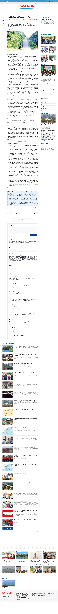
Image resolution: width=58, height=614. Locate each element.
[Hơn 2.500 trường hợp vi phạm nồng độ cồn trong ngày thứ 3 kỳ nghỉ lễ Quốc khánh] (7, 357)
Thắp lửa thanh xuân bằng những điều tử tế (44, 52)
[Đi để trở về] (48, 40)
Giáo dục (19, 565)
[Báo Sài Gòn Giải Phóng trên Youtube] (47, 1)
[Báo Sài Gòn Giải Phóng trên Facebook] (46, 1)
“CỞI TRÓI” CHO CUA (44, 98)
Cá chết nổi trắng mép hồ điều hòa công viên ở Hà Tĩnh (24, 400)
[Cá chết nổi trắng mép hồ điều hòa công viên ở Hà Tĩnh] (7, 403)
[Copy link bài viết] (3, 31)
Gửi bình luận (34, 235)
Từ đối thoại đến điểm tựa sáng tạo (46, 26)
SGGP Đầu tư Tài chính (31, 3)
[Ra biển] (8, 583)
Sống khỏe (46, 565)
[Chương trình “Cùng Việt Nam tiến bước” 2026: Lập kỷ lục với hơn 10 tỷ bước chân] (7, 458)
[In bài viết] (3, 28)
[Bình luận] (3, 33)
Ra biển (3, 587)
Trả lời (15, 243)
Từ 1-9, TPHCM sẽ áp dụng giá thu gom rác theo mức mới (47, 140)
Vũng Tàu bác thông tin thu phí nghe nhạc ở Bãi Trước (23, 391)
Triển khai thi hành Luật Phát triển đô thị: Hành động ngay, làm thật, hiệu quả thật (47, 94)
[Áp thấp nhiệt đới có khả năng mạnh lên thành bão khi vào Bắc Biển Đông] (7, 467)
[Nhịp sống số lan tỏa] (36, 569)
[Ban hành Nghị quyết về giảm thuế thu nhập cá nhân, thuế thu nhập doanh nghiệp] (49, 555)
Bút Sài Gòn (44, 97)
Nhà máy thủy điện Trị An (19, 219)
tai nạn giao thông (33, 439)
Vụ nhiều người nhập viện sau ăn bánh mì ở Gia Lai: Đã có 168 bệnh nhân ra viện (49, 575)
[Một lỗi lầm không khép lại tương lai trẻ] (44, 57)
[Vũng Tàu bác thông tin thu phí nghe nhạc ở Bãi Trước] (7, 394)
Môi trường (44, 113)
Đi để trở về (43, 45)
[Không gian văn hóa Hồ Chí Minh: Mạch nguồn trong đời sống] (8, 555)
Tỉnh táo (42, 110)
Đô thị (43, 64)
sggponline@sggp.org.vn (7, 599)
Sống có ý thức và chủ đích (51, 61)
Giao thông (44, 143)
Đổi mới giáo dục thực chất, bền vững (21, 574)
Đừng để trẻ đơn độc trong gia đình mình (52, 52)
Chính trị (5, 551)
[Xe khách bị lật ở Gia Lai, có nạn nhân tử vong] (7, 449)
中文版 (35, 3)
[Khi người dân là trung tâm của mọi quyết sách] (7, 504)
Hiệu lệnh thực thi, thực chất (46, 19)
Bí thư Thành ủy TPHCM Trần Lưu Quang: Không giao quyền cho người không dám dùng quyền (48, 90)
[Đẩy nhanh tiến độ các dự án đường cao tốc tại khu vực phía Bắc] (7, 486)
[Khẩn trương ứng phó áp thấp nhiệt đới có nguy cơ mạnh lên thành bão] (7, 431)
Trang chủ (3, 12)
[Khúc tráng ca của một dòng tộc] (7, 476)
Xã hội (8, 14)
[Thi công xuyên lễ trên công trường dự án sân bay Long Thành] (7, 366)
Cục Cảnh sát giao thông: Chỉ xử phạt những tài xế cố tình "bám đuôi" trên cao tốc (25, 419)
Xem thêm (7, 528)
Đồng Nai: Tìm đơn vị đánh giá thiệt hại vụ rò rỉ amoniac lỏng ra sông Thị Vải (48, 137)
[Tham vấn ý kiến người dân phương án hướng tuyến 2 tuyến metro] (48, 69)
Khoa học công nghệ (36, 565)
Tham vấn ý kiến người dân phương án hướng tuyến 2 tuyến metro (48, 75)
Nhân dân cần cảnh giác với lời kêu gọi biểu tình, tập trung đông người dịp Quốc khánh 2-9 (25, 511)
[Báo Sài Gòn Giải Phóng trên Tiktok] (49, 1)
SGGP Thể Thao (24, 3)
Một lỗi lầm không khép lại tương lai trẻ (44, 61)
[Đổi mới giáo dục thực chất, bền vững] (22, 569)
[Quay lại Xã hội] (3, 36)
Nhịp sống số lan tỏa (33, 573)
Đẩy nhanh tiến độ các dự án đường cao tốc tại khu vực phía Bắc (25, 482)
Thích (10, 243)
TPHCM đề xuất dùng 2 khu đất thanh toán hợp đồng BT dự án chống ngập (47, 84)
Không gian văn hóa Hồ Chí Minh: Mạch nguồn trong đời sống (8, 561)
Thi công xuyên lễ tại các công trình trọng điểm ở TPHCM (47, 162)
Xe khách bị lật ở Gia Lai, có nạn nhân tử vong (22, 446)
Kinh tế (46, 551)
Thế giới (5, 565)
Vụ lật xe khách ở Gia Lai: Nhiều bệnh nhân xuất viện (23, 436)
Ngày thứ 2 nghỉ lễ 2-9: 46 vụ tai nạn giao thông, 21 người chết (25, 519)
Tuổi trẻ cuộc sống (46, 34)
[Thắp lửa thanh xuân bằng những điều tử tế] (44, 48)
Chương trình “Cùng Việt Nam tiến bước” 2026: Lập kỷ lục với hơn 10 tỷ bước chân (25, 456)
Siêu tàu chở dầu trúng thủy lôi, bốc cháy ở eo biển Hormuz (8, 574)
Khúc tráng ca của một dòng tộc (20, 473)
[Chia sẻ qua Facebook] (3, 21)
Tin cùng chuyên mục (8, 343)
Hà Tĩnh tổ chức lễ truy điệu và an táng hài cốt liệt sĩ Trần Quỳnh (25, 372)
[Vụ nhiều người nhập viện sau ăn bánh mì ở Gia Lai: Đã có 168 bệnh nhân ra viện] (49, 569)
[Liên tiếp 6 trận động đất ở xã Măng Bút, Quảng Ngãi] (7, 412)
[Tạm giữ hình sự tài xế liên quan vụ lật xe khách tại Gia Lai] (36, 555)
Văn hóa (5, 578)
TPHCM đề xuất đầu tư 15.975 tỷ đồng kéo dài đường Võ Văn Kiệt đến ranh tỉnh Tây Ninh (48, 87)
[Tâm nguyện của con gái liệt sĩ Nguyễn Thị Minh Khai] (7, 495)
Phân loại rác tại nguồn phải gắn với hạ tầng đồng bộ (48, 131)
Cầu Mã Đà (13, 219)
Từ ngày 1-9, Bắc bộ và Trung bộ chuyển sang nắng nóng (24, 345)
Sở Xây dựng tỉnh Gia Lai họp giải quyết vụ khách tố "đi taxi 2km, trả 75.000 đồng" (48, 146)
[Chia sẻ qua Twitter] (3, 23)
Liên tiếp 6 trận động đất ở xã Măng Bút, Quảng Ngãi (23, 409)
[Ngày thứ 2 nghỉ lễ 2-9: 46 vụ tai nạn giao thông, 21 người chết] (7, 522)
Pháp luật (33, 551)
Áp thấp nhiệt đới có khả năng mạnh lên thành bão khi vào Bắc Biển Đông (25, 465)
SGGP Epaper (39, 3)
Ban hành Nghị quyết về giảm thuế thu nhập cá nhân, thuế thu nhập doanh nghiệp (49, 561)
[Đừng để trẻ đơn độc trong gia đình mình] (52, 48)
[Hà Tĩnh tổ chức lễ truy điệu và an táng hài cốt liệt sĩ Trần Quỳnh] (7, 376)
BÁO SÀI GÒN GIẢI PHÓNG (29, 7)
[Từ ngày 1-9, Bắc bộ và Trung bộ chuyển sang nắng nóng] (7, 348)
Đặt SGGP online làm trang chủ (51, 599)
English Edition (19, 3)
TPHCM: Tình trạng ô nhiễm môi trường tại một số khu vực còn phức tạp (47, 134)
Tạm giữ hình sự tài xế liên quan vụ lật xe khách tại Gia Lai (35, 561)
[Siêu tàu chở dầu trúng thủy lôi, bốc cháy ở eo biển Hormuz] (8, 569)
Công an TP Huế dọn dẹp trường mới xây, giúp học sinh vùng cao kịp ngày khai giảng (25, 382)
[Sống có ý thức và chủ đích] (52, 57)
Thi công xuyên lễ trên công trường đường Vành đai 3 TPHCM (47, 153)
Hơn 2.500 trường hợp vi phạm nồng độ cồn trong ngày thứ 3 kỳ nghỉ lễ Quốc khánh (25, 355)
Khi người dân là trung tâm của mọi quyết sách (22, 501)
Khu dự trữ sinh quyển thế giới (29, 219)
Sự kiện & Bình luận (46, 17)
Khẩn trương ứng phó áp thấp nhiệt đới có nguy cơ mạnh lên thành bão (26, 428)
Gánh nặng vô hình (44, 106)
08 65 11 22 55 (6, 597)
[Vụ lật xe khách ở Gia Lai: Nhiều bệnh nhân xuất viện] (7, 440)
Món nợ (42, 104)
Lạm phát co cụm (43, 108)
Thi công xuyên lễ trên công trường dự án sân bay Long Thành (25, 363)
